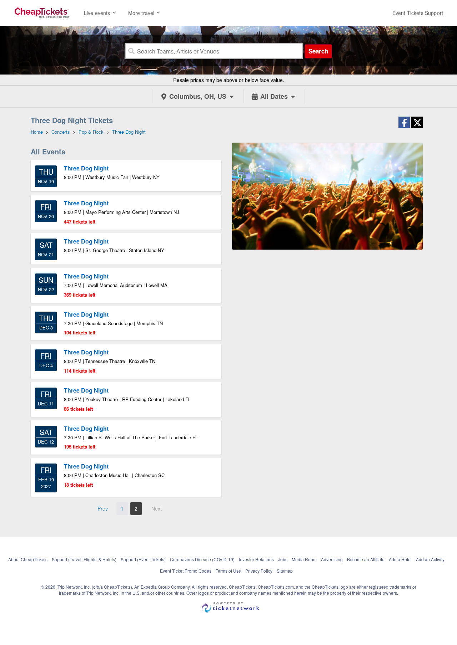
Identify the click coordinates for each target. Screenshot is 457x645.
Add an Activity (430, 559)
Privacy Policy (258, 571)
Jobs (282, 559)
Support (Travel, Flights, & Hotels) (84, 559)
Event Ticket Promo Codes (185, 571)
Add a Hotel (400, 559)
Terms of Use (228, 571)
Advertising (332, 559)
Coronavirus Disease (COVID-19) (202, 559)
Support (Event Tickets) (143, 559)
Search (318, 51)
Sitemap (285, 571)
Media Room (304, 559)
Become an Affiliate (366, 559)
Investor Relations (256, 559)
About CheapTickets (27, 559)
